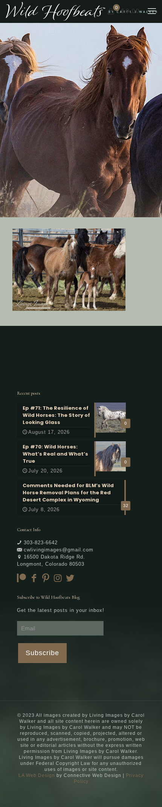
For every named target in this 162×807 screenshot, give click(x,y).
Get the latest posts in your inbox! (60, 610)
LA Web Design (36, 775)
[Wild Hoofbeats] (81, 11)
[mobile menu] (151, 11)
